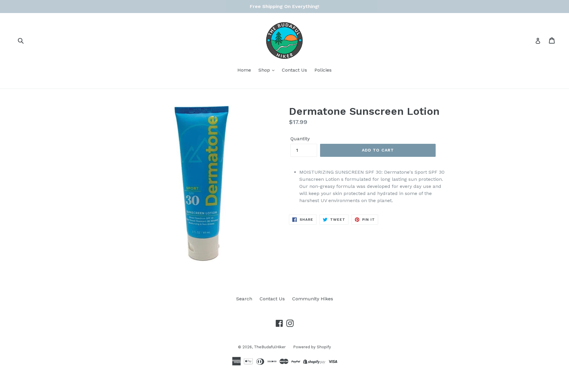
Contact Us (294, 70)
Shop (264, 70)
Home (244, 70)
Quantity (300, 138)
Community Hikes (312, 299)
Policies (323, 70)
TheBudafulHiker (270, 347)
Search (244, 299)
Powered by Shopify (312, 347)
